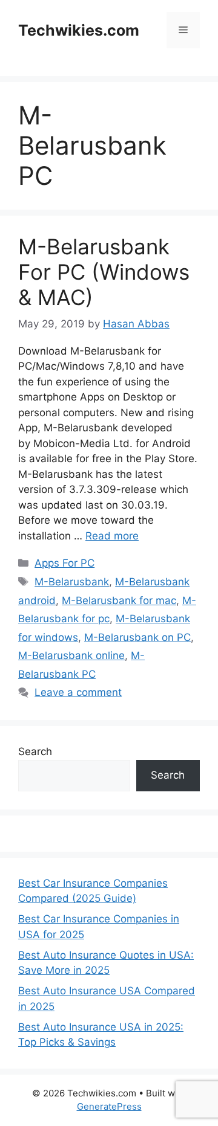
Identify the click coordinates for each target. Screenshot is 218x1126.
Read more (112, 536)
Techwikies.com (78, 30)
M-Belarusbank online (71, 655)
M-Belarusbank (72, 582)
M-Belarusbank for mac (119, 600)
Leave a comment (78, 692)
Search (35, 751)
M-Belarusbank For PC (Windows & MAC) (104, 272)
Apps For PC (64, 563)
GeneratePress (109, 1106)
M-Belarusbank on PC (137, 637)
